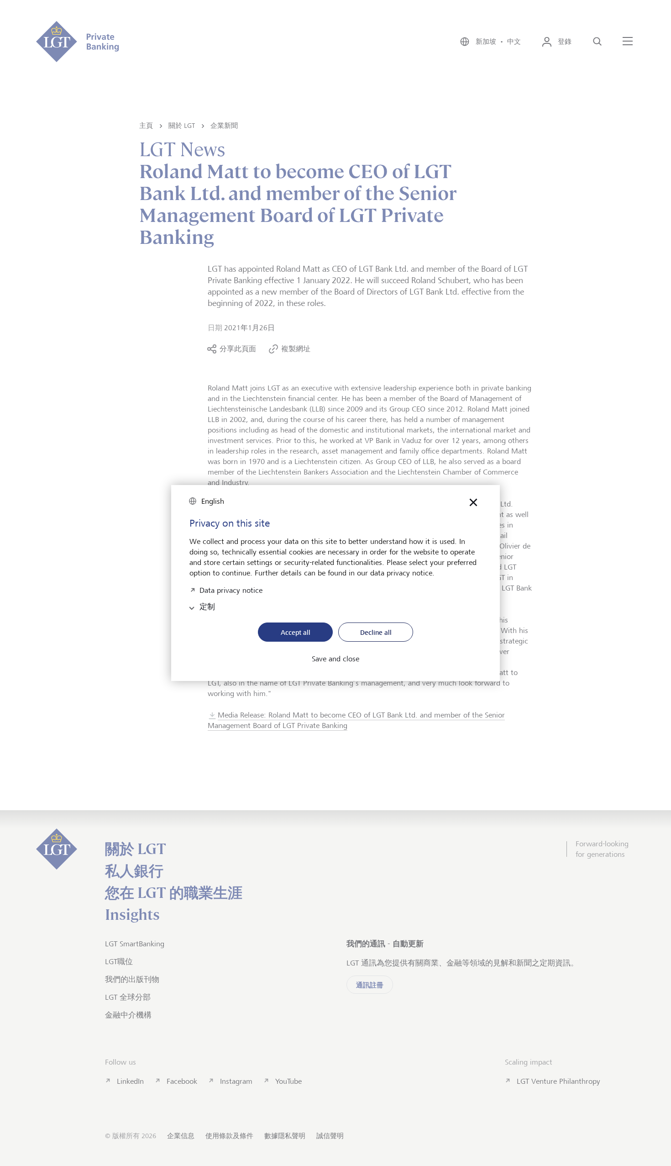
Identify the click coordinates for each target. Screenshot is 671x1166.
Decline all (376, 632)
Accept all (295, 632)
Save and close (335, 659)
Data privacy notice (230, 589)
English (212, 501)
